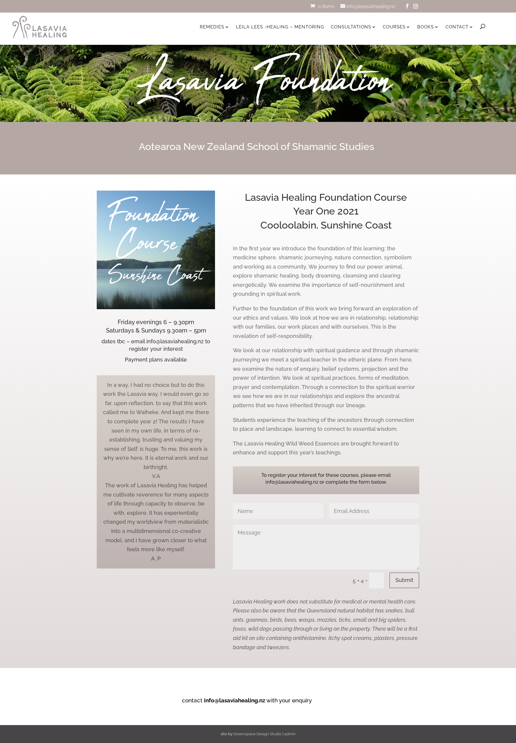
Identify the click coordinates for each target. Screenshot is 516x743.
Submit (404, 580)
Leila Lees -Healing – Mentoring (280, 27)
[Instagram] (415, 6)
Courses (394, 27)
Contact (457, 27)
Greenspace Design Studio (258, 734)
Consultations (351, 27)
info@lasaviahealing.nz (234, 700)
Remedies (212, 27)
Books (425, 27)
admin (290, 734)
